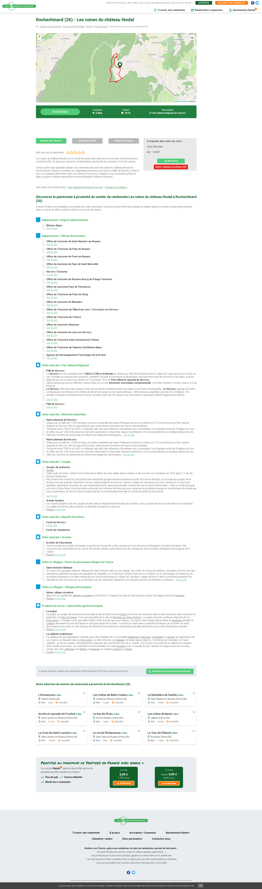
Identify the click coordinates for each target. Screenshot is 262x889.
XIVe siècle (52, 620)
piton (160, 595)
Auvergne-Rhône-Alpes (73, 26)
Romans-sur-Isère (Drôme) (127, 617)
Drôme (89, 26)
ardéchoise (133, 637)
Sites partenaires (132, 838)
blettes (83, 649)
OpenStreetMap (180, 101)
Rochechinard (101, 26)
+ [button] (39, 36)
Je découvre (171, 160)
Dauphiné (177, 620)
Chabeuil (120, 640)
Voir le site (51, 228)
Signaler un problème (116, 187)
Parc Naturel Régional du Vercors (168, 113)
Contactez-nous (161, 838)
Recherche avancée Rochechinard (171, 671)
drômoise (145, 637)
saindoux (69, 649)
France (123, 614)
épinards (95, 649)
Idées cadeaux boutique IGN (170, 166)
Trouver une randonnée (171, 10)
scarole (117, 649)
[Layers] (192, 37)
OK (200, 885)
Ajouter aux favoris (51, 140)
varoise (171, 637)
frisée (128, 649)
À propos (203, 3)
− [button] (39, 40)
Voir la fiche (60, 111)
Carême (50, 623)
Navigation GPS (87, 140)
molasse (179, 595)
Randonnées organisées (209, 10)
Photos (50, 470)
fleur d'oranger (69, 617)
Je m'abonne (123, 783)
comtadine (157, 637)
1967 (145, 640)
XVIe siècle (86, 640)
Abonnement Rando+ (178, 832)
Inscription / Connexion (143, 832)
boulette (121, 646)
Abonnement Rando (244, 10)
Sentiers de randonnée (50, 26)
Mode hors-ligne (123, 140)
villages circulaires (82, 595)
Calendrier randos (102, 838)
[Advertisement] (116, 128)
